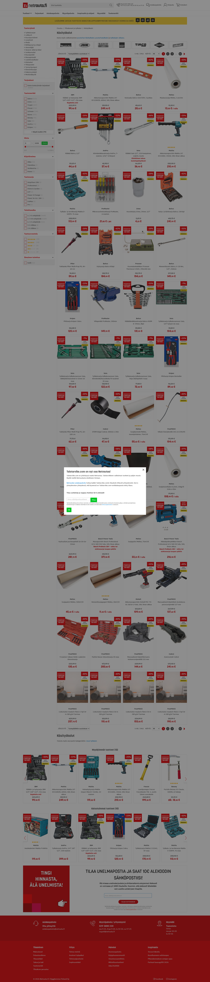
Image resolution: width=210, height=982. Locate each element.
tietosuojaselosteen (107, 504)
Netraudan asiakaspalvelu (76, 483)
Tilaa (94, 500)
